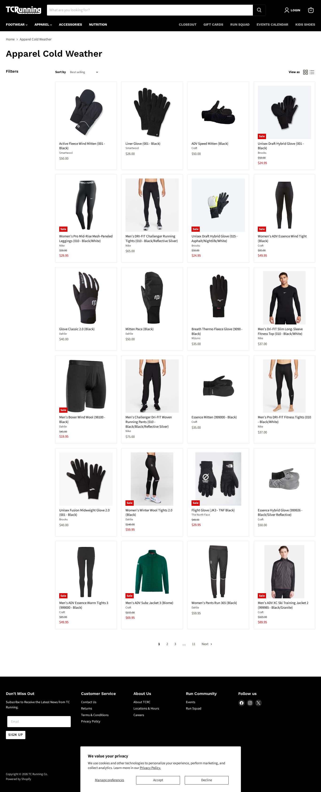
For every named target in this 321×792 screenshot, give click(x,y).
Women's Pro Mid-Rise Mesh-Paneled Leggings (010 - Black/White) (86, 238)
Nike (62, 246)
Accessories (70, 24)
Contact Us (88, 702)
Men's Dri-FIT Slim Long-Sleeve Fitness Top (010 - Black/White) (280, 331)
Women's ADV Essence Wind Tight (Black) (282, 238)
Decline (206, 780)
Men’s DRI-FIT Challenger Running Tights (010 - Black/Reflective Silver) (151, 238)
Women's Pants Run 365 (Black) (214, 602)
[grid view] (305, 72)
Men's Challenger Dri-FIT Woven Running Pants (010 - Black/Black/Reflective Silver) (148, 422)
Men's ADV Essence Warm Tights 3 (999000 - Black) (83, 605)
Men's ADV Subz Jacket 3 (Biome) (149, 602)
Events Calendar (272, 24)
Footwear (16, 24)
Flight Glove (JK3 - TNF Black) (213, 510)
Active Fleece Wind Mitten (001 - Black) (82, 146)
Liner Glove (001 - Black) (142, 143)
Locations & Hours (146, 708)
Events (190, 702)
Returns (86, 708)
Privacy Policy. (150, 767)
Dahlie (63, 334)
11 (193, 644)
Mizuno (196, 338)
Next (205, 644)
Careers (138, 715)
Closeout (187, 24)
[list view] (312, 72)
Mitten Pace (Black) (139, 329)
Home (10, 39)
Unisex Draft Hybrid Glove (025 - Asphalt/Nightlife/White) (215, 238)
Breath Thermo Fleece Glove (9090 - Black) (217, 331)
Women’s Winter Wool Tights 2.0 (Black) (148, 513)
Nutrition (98, 24)
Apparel (42, 24)
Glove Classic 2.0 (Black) (77, 329)
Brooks (262, 153)
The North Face (201, 515)
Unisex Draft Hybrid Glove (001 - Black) (281, 146)
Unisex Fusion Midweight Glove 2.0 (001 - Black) (84, 513)
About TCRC (141, 702)
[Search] (259, 10)
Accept (158, 780)
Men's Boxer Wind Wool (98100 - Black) (82, 419)
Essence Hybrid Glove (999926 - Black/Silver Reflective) (280, 513)
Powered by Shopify (18, 779)
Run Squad (240, 24)
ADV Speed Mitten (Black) (210, 143)
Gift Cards (213, 24)
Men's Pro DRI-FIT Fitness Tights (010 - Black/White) (284, 419)
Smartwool (66, 153)
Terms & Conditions (95, 715)
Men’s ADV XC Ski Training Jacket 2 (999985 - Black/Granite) (283, 605)
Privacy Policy (90, 721)
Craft (194, 148)
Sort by (60, 72)
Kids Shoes (305, 24)
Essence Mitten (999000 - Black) (214, 417)
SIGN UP (15, 735)
